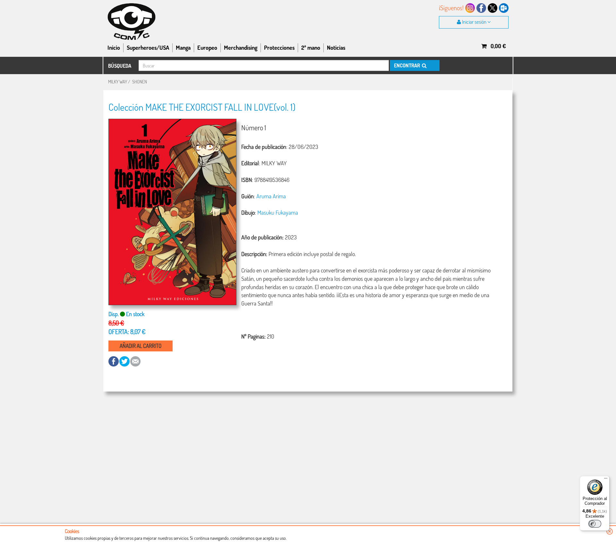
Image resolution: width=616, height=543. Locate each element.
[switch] (594, 524)
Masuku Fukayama (277, 212)
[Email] (135, 360)
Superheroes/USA (148, 47)
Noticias (336, 47)
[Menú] (606, 480)
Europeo (207, 47)
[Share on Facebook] (113, 360)
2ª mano (310, 47)
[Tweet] (124, 360)
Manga (183, 47)
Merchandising (240, 47)
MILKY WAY (117, 81)
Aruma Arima (271, 196)
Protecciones (279, 47)
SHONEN (139, 81)
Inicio (113, 47)
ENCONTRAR (407, 65)
